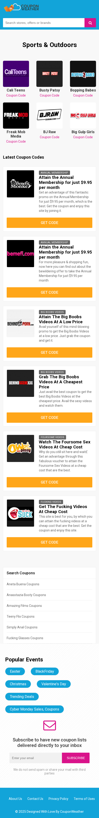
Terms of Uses (84, 799)
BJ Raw (49, 134)
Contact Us (35, 799)
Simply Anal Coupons (22, 627)
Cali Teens (16, 92)
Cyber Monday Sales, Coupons (34, 709)
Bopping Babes (83, 92)
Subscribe (76, 758)
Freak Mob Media (16, 136)
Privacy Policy (58, 799)
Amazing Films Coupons (24, 606)
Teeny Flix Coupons (21, 616)
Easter (15, 671)
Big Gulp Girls (83, 134)
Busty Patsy (49, 92)
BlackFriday (44, 671)
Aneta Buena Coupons (23, 584)
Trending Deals (22, 696)
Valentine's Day (53, 684)
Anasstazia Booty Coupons (26, 595)
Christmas (18, 684)
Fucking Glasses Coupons (25, 638)
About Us (15, 799)
